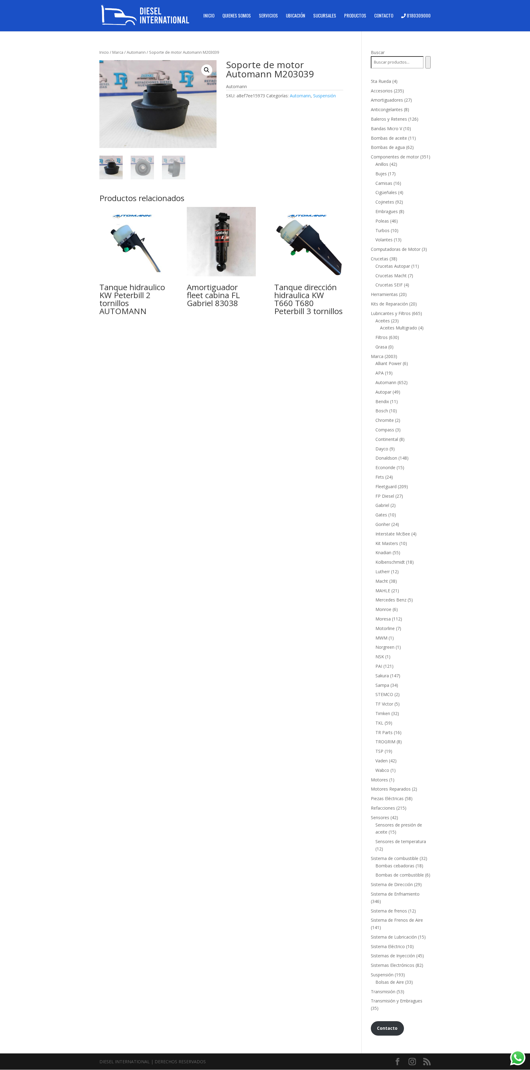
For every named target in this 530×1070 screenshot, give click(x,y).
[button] (206, 70)
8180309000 (418, 16)
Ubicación (295, 16)
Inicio (208, 16)
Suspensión (324, 96)
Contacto (383, 16)
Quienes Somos (236, 16)
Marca (117, 52)
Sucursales (324, 16)
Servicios (268, 16)
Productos (355, 16)
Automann (136, 52)
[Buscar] (428, 62)
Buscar (378, 52)
